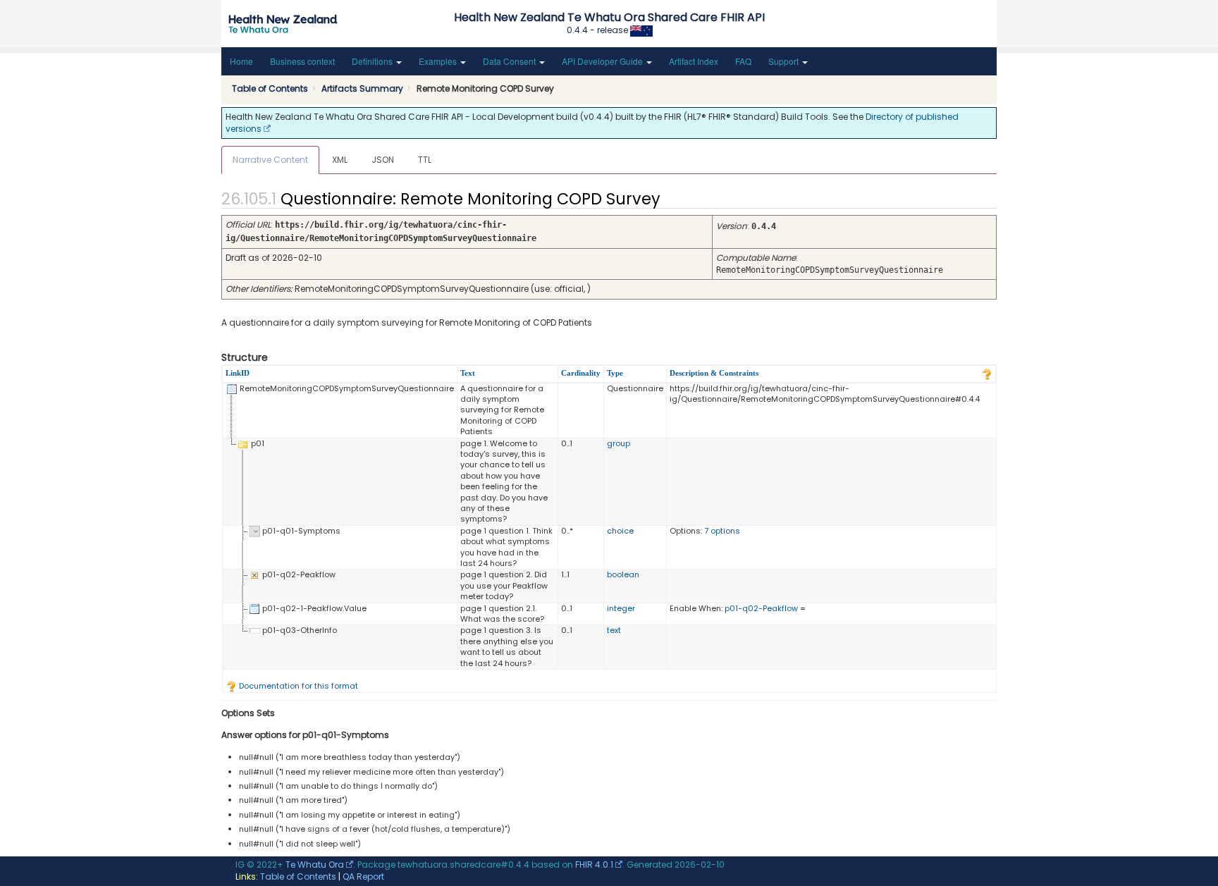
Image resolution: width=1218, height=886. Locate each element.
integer (621, 608)
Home (241, 61)
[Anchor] (672, 197)
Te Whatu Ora (314, 864)
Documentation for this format (297, 685)
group (618, 443)
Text (467, 373)
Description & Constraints (714, 373)
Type (615, 373)
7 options (722, 530)
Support (784, 61)
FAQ (743, 61)
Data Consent (510, 61)
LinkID (238, 373)
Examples (439, 61)
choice (620, 530)
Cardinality (581, 373)
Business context (302, 61)
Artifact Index (693, 61)
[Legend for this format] (986, 373)
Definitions (373, 61)
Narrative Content (270, 160)
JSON (382, 160)
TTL (424, 160)
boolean (623, 574)
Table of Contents (298, 876)
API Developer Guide (603, 61)
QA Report (363, 876)
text (614, 630)
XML (339, 160)
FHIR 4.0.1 (594, 864)
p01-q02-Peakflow (761, 608)
